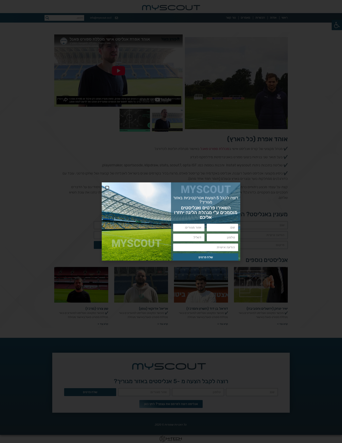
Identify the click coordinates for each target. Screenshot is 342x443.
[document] (171, 221)
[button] (107, 187)
